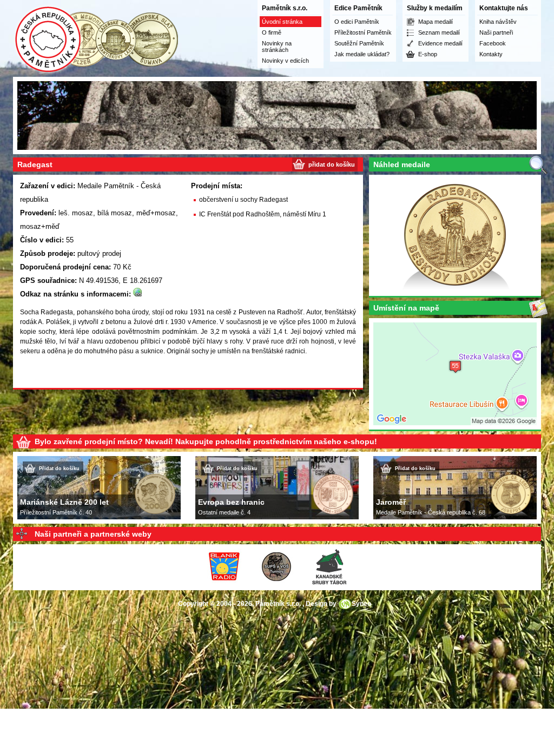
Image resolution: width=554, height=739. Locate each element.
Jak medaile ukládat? (362, 54)
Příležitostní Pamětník (363, 32)
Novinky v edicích (285, 60)
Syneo (361, 604)
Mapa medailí (435, 21)
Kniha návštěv (498, 21)
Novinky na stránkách (277, 46)
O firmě (271, 32)
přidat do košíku (331, 164)
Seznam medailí (439, 32)
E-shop (427, 54)
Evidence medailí (440, 43)
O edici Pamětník (356, 21)
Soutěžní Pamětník (359, 43)
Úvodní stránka (282, 21)
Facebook (492, 43)
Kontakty (491, 54)
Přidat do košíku (59, 468)
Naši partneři (496, 32)
